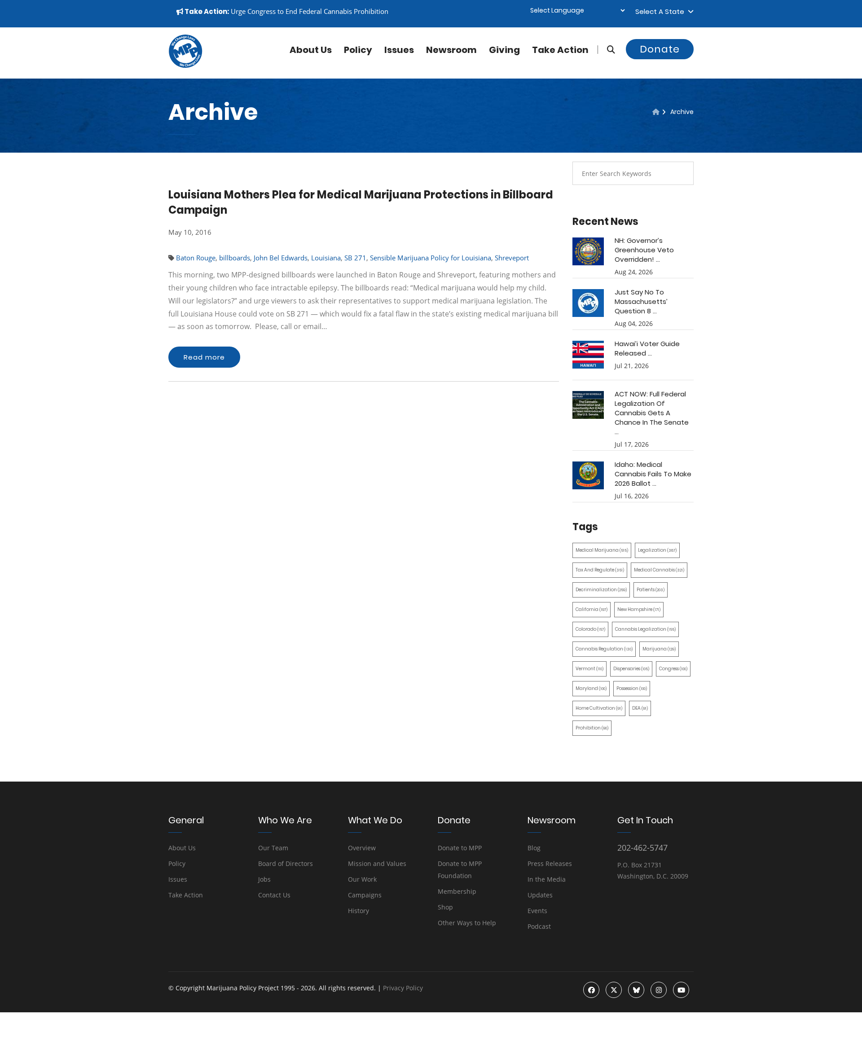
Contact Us (274, 895)
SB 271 (355, 257)
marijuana (659, 649)
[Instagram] (659, 990)
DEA (640, 708)
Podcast (539, 926)
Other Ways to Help (467, 922)
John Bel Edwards (281, 257)
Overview (362, 848)
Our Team (273, 848)
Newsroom (451, 50)
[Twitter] (614, 990)
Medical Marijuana (602, 550)
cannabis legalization (645, 629)
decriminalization (601, 589)
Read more (204, 357)
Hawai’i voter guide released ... (647, 348)
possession (631, 688)
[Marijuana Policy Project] (185, 65)
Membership (457, 891)
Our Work (362, 879)
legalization (657, 550)
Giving (504, 50)
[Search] (606, 49)
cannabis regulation (604, 649)
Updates (540, 895)
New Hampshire (638, 609)
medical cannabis (659, 570)
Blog (534, 848)
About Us (182, 848)
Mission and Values (377, 863)
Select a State (661, 11)
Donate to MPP (460, 848)
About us (311, 50)
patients (650, 589)
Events (537, 910)
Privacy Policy (403, 988)
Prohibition (592, 728)
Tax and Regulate (600, 570)
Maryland (591, 688)
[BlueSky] (636, 990)
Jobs (264, 879)
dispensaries (631, 668)
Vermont (589, 668)
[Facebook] (591, 990)
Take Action (560, 50)
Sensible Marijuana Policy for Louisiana (430, 257)
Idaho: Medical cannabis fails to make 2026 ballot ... (653, 474)
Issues (399, 50)
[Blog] (656, 111)
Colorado (590, 629)
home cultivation (599, 708)
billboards (234, 257)
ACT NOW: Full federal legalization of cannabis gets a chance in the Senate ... (652, 412)
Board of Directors (285, 863)
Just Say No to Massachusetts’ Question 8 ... (641, 301)
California (591, 609)
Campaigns (365, 895)
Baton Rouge (196, 257)
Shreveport (512, 257)
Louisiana (326, 257)
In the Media (547, 879)
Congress (673, 668)
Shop (445, 907)
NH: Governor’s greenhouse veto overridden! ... (644, 250)
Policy (358, 50)
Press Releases (550, 863)
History (358, 910)
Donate (660, 49)
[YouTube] (681, 990)
